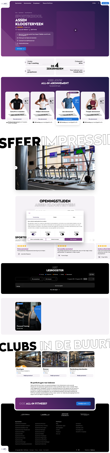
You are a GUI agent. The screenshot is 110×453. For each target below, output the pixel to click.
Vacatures (58, 431)
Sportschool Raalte (39, 433)
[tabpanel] (55, 167)
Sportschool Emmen (19, 436)
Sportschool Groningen (20, 442)
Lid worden (105, 3)
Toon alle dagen (54, 289)
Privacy (36, 450)
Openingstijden (59, 427)
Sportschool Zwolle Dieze (41, 440)
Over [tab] (74, 217)
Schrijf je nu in (82, 403)
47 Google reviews (26, 27)
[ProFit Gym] (5, 4)
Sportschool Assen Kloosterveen (22, 429)
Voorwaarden (46, 450)
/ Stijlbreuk (92, 450)
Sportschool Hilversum (40, 423)
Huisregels (31, 450)
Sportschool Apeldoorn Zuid (21, 427)
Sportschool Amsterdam (20, 423)
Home (16, 12)
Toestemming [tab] (36, 217)
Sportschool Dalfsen (20, 431)
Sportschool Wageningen (41, 438)
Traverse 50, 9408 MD (23, 29)
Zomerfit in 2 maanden (81, 431)
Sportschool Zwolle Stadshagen (42, 442)
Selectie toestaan (55, 239)
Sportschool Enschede (20, 438)
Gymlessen (78, 423)
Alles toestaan (73, 239)
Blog (57, 423)
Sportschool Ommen (40, 431)
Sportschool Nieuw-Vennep (41, 425)
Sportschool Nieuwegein (40, 427)
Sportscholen (21, 12)
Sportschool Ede (19, 433)
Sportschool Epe (19, 440)
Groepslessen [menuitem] (36, 3)
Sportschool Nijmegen (40, 429)
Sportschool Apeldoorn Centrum (22, 425)
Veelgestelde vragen (60, 425)
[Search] (99, 3)
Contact (58, 429)
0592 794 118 (34, 29)
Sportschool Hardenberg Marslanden (23, 444)
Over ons (58, 433)
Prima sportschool (22, 249)
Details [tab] (55, 217)
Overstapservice (79, 429)
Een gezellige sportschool (65, 249)
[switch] (48, 233)
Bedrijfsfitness (79, 425)
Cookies (40, 450)
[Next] (94, 167)
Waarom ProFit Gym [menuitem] (48, 3)
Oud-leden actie (79, 427)
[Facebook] (77, 450)
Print (92, 274)
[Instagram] (79, 450)
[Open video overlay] (76, 30)
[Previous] (15, 167)
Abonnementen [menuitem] (27, 3)
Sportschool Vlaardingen (40, 436)
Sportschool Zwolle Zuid (40, 444)
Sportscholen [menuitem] (18, 3)
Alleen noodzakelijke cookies (36, 239)
